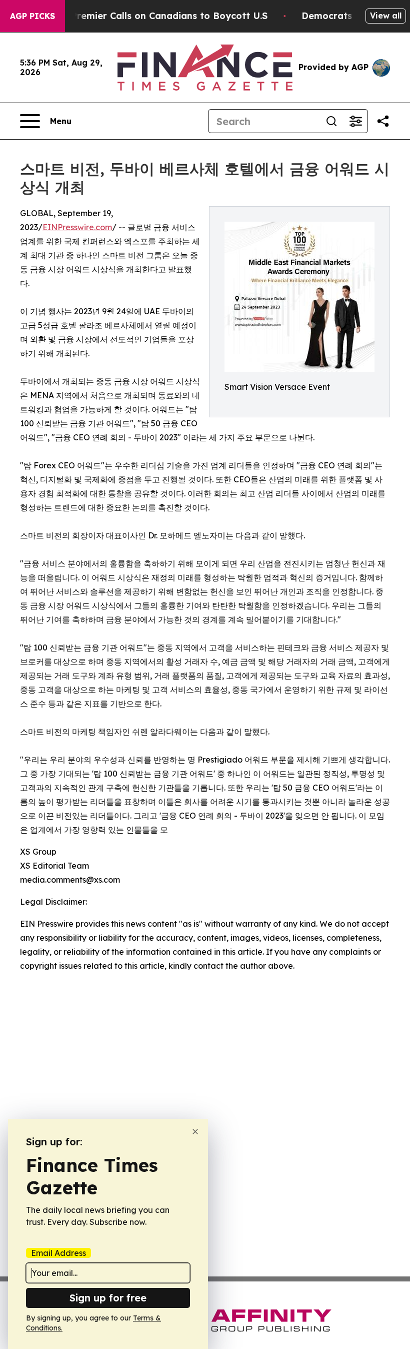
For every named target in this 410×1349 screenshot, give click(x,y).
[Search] (332, 121)
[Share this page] (383, 121)
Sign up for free (108, 1297)
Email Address (58, 1253)
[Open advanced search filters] (356, 121)
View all (386, 16)
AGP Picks (32, 16)
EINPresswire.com (77, 227)
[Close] (195, 1131)
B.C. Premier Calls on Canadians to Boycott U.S (160, 16)
